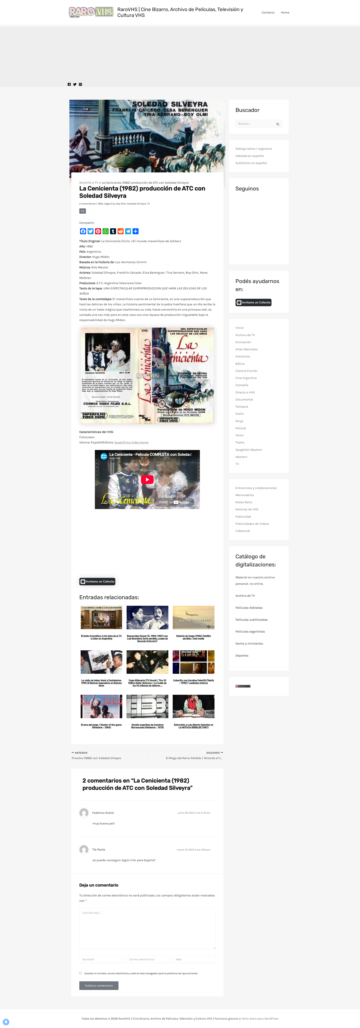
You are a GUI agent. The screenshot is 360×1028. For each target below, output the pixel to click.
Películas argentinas (250, 631)
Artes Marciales (247, 349)
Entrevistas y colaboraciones (256, 488)
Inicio (240, 327)
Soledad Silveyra (136, 203)
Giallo (240, 414)
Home (285, 12)
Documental (244, 399)
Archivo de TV (245, 335)
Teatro (240, 442)
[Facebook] (69, 84)
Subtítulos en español (251, 163)
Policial (241, 428)
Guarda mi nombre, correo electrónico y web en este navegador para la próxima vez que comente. (141, 973)
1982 (100, 203)
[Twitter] (74, 84)
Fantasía (242, 406)
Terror (240, 435)
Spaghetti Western (249, 449)
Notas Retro (244, 502)
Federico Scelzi (103, 813)
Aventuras (243, 356)
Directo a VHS (245, 392)
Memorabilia (245, 495)
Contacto (268, 12)
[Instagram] (80, 84)
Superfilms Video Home (131, 442)
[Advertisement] (180, 53)
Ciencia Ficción (246, 371)
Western (241, 457)
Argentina (109, 203)
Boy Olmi (121, 203)
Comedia (242, 385)
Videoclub (243, 531)
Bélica (240, 363)
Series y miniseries (249, 643)
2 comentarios (87, 203)
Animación (243, 342)
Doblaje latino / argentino (254, 148)
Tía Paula (98, 849)
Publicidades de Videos (252, 524)
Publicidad (243, 516)
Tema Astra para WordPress (260, 1018)
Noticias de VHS (247, 509)
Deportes (242, 655)
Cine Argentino (246, 378)
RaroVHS (85, 182)
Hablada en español (250, 156)
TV (96, 182)
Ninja (239, 421)
